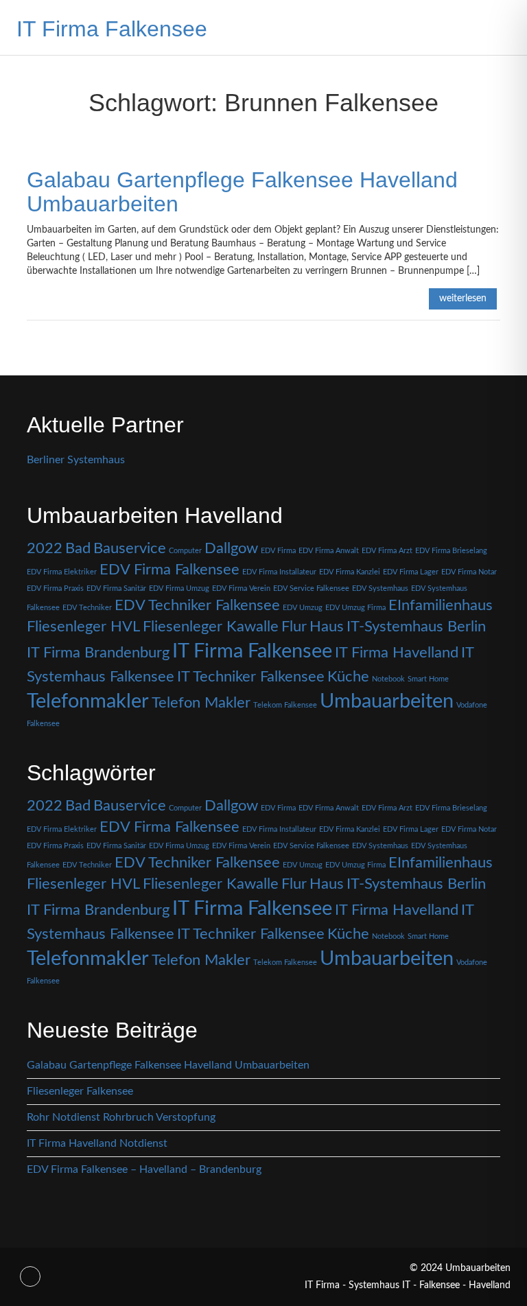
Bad (78, 548)
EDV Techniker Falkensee (197, 605)
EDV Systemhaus (380, 588)
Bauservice (129, 548)
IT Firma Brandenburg (98, 652)
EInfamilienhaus (440, 605)
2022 (44, 548)
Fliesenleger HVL (83, 626)
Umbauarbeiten (387, 701)
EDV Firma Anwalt (328, 551)
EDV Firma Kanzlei (349, 572)
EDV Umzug (303, 607)
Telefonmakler (88, 701)
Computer (185, 551)
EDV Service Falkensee (311, 588)
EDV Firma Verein (241, 588)
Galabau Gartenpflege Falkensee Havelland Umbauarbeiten (242, 191)
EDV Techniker (87, 607)
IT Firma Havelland (396, 652)
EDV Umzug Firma (355, 607)
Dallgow (231, 548)
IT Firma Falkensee (111, 28)
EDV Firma (278, 551)
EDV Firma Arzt (387, 551)
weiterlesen (463, 298)
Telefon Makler (201, 702)
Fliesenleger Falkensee (80, 1091)
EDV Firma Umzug (179, 588)
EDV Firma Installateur (279, 572)
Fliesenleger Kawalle (211, 626)
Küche (348, 676)
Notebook (388, 679)
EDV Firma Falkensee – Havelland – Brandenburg (144, 1169)
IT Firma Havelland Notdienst (97, 1143)
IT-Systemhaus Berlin (416, 626)
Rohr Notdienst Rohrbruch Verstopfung (121, 1117)
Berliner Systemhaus (76, 459)
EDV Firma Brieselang (451, 551)
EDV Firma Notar (469, 572)
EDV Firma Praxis (55, 588)
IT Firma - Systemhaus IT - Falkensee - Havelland (408, 1285)
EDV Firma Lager (410, 572)
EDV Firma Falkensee (169, 569)
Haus (326, 626)
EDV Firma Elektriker (62, 572)
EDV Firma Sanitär (116, 588)
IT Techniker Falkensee (251, 676)
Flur (294, 626)
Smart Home (428, 679)
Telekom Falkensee (285, 705)
